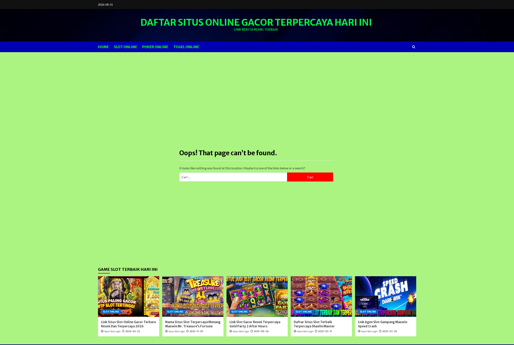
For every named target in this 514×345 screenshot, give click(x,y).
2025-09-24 (261, 331)
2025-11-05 (196, 331)
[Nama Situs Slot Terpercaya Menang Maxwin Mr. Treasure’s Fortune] (192, 296)
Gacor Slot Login (112, 331)
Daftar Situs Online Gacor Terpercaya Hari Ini (256, 22)
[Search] (413, 46)
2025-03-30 (389, 331)
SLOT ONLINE (125, 47)
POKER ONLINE (155, 47)
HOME (103, 47)
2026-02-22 (132, 331)
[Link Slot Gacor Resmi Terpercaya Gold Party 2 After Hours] (257, 296)
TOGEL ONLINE (186, 47)
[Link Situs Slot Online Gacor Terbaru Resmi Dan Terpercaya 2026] (128, 296)
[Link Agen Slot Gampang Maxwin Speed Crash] (385, 296)
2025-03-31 (325, 331)
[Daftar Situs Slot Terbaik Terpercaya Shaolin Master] (321, 296)
